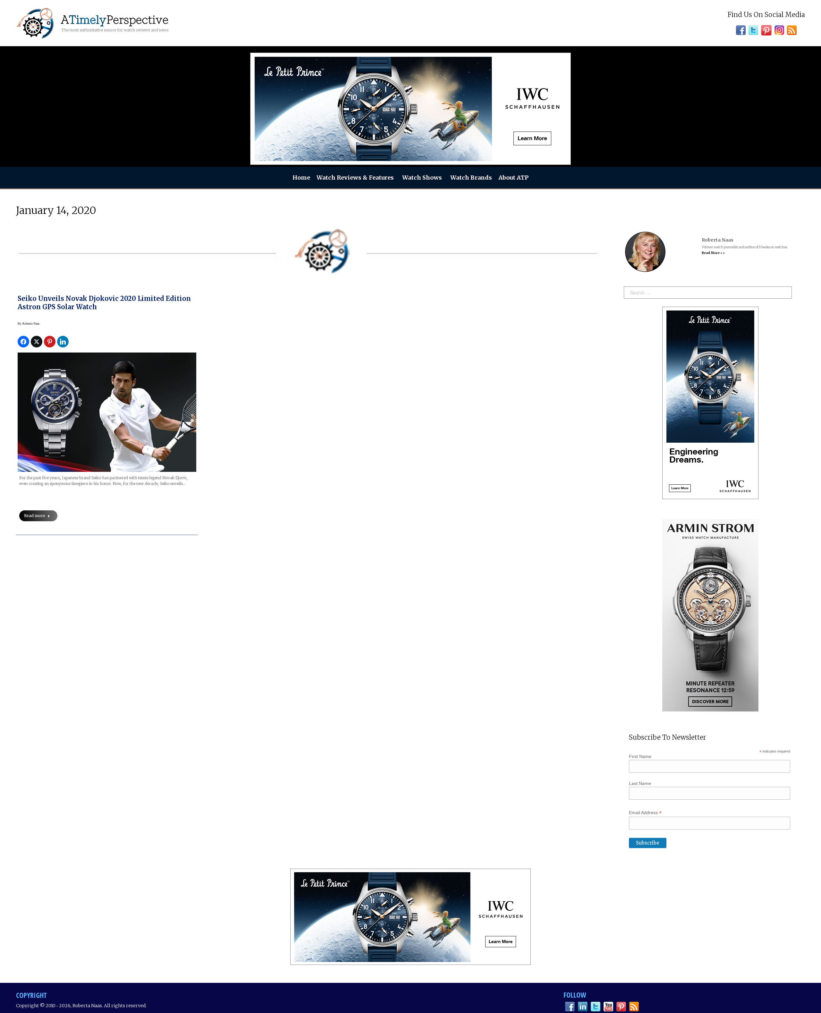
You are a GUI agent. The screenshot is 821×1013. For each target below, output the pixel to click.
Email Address (645, 813)
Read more (34, 515)
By (28, 323)
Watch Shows (422, 177)
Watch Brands (471, 177)
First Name (640, 756)
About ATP (513, 177)
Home (301, 177)
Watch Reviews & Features (355, 177)
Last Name (640, 783)
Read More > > (713, 253)
